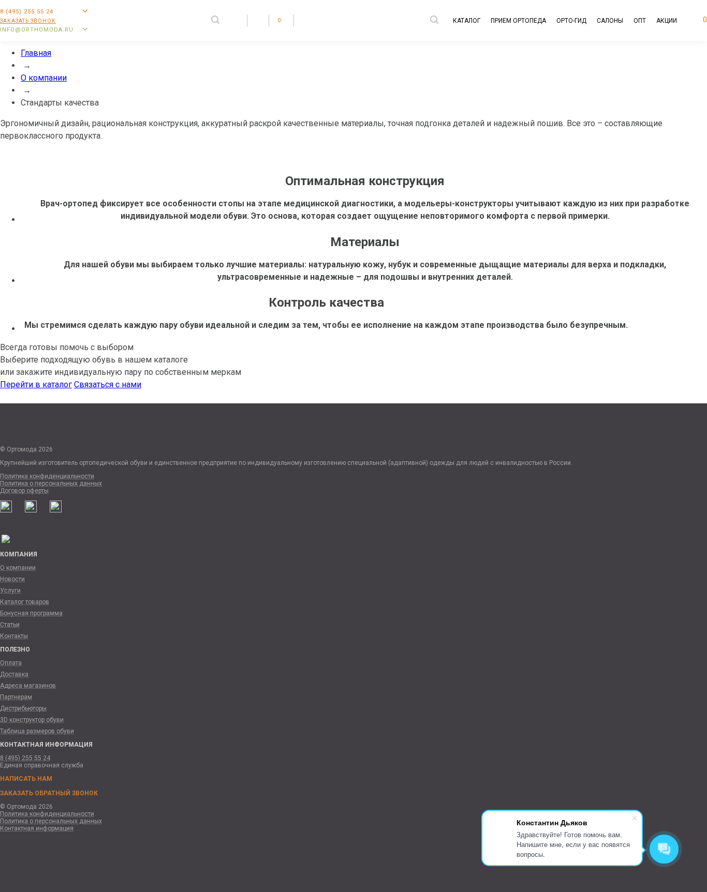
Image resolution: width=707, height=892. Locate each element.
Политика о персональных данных (51, 483)
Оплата (11, 663)
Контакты (14, 636)
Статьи (10, 624)
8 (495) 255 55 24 (25, 758)
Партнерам (16, 697)
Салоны (610, 20)
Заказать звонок (28, 21)
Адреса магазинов (28, 685)
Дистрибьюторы (23, 708)
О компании (44, 78)
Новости (12, 579)
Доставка (14, 674)
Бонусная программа (31, 613)
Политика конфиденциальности (47, 476)
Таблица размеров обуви (37, 731)
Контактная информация (36, 828)
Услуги (10, 590)
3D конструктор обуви (32, 719)
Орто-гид (571, 20)
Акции (666, 20)
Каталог (466, 20)
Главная (36, 53)
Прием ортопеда (518, 20)
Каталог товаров (24, 602)
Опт (640, 20)
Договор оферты (24, 490)
